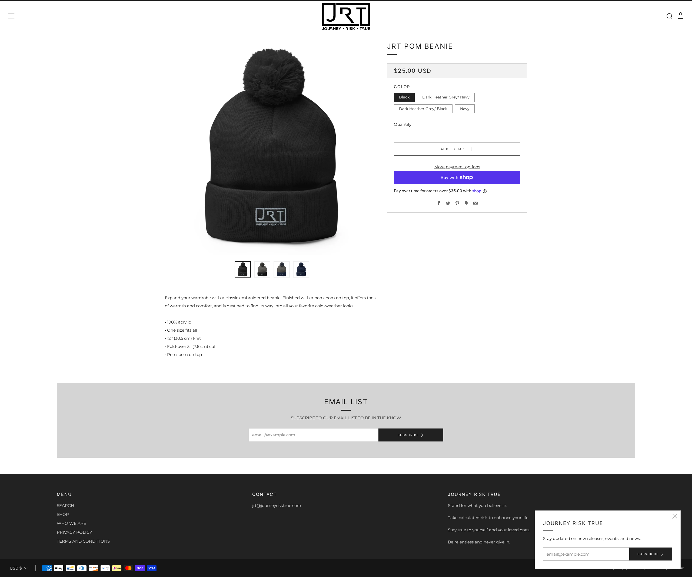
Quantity (402, 124)
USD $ (16, 568)
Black (404, 97)
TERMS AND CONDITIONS (83, 541)
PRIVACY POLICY (74, 532)
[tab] (243, 269)
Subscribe (408, 435)
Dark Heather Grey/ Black (423, 108)
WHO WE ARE (71, 523)
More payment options (457, 166)
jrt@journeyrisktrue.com (276, 505)
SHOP (63, 514)
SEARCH (65, 505)
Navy (465, 108)
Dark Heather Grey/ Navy (446, 97)
